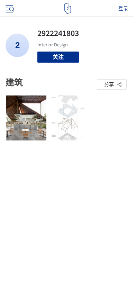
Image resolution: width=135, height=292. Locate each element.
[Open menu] (9, 8)
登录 (123, 8)
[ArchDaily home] (67, 8)
